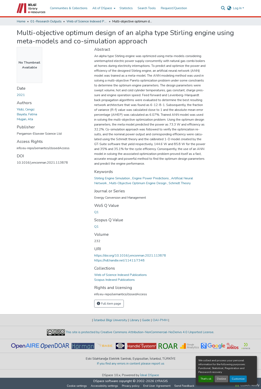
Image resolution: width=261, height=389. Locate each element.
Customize (238, 379)
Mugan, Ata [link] (25, 119)
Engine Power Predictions (151, 178)
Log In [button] (237, 8)
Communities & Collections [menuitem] (68, 8)
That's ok (206, 379)
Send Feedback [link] (184, 386)
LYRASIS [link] (161, 381)
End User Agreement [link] (156, 386)
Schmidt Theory (180, 183)
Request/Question (174, 8)
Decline (221, 379)
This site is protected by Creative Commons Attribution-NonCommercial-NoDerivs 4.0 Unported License (139, 332)
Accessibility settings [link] (104, 386)
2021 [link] (21, 95)
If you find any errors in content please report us (130, 363)
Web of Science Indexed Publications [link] (86, 21)
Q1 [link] (96, 212)
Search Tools (147, 8)
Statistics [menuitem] (126, 8)
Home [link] (21, 21)
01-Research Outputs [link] (46, 21)
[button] (31, 8)
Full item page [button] (110, 303)
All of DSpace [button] (102, 8)
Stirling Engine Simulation (112, 178)
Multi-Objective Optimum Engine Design (138, 183)
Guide (146, 320)
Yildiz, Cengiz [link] (25, 109)
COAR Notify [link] (249, 385)
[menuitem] (103, 8)
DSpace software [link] (105, 381)
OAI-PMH (160, 320)
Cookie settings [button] (77, 386)
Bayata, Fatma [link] (27, 114)
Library (134, 320)
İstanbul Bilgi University (110, 320)
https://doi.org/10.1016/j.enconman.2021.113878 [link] (130, 255)
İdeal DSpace (149, 375)
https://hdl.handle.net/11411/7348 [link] (119, 260)
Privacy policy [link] (130, 386)
